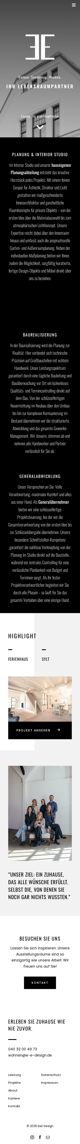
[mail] (48, 1137)
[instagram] (32, 1137)
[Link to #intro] (40, 127)
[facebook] (40, 1137)
